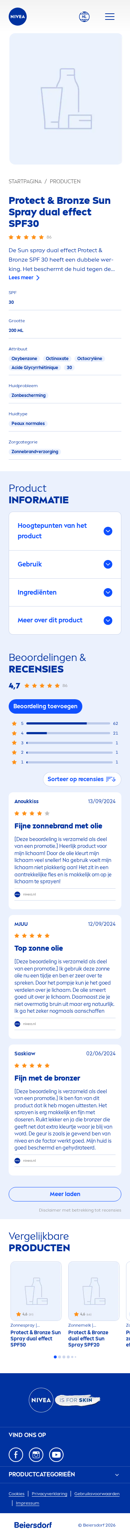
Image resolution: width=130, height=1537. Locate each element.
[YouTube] (56, 1455)
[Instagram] (36, 1455)
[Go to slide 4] (68, 1357)
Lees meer (21, 278)
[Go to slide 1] (55, 1357)
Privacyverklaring (49, 1493)
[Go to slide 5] (72, 1357)
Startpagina (25, 182)
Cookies (17, 1493)
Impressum (27, 1503)
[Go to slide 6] (75, 1357)
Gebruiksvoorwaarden (97, 1493)
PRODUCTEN (65, 182)
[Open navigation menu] (109, 16)
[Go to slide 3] (63, 1357)
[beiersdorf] (33, 1525)
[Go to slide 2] (59, 1357)
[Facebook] (16, 1455)
